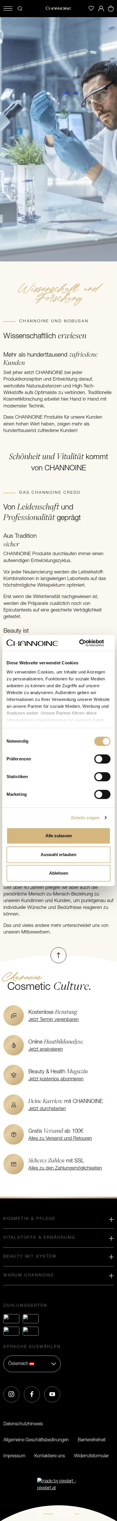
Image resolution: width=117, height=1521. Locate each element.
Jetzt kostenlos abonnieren (55, 1079)
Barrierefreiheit (92, 1440)
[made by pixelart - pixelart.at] (58, 1485)
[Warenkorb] (111, 8)
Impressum (14, 1456)
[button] (32, 1364)
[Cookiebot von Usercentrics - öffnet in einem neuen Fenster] (85, 643)
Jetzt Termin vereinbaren (53, 1020)
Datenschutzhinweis (23, 1424)
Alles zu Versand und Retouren (60, 1138)
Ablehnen (58, 873)
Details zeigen (85, 817)
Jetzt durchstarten (47, 1109)
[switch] (102, 759)
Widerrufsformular (91, 1456)
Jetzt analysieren (45, 1049)
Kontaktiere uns (49, 1456)
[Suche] (20, 8)
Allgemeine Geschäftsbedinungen (36, 1440)
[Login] (101, 8)
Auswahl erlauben (58, 854)
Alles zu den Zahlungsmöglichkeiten (65, 1168)
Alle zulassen (58, 835)
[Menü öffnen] (7, 8)
